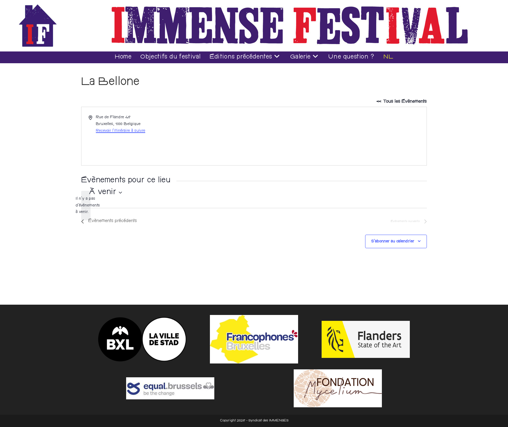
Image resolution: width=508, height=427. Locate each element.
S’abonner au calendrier (392, 241)
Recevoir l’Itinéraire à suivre (120, 130)
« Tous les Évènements (401, 102)
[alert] (86, 205)
